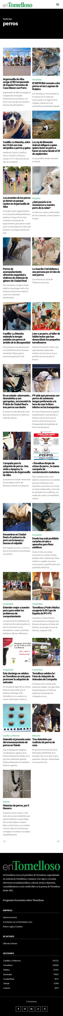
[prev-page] (5, 841)
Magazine (36, 198)
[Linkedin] (31, 1009)
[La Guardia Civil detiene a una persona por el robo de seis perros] (46, 251)
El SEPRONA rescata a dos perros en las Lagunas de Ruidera (46, 86)
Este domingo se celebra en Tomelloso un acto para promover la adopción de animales (16, 678)
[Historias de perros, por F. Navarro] (17, 784)
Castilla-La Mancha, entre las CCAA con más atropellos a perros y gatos (16, 145)
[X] (44, 1009)
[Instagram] (25, 1009)
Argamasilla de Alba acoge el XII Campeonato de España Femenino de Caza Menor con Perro (16, 83)
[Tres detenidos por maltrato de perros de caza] (46, 718)
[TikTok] (38, 1009)
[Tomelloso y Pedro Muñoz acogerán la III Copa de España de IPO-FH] (46, 586)
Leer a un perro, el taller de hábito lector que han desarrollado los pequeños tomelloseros (46, 338)
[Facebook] (18, 1009)
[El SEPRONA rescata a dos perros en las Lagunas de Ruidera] (46, 62)
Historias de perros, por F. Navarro (16, 807)
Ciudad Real (8, 604)
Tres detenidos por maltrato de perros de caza (43, 742)
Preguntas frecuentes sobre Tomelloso (23, 900)
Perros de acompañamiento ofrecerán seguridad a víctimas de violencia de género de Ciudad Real (15, 274)
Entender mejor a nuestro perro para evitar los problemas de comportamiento (16, 612)
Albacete (36, 735)
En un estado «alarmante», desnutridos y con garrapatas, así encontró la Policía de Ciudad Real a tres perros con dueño (17, 401)
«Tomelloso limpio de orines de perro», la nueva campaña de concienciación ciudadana (45, 467)
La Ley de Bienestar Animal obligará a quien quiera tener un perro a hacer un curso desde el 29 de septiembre (46, 148)
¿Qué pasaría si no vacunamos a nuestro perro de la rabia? (43, 204)
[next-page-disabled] (57, 841)
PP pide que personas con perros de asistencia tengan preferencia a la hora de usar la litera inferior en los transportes (45, 401)
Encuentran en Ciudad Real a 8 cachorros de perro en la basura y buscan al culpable (14, 539)
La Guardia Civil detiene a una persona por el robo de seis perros (46, 271)
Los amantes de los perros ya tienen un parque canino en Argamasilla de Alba (16, 202)
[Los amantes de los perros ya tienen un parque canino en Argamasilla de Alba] (17, 180)
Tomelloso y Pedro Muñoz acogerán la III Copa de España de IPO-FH (45, 610)
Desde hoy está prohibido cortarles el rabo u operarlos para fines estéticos (45, 543)
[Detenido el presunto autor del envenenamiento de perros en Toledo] (17, 718)
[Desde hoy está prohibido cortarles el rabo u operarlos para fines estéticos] (46, 517)
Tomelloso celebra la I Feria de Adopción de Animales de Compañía (44, 676)
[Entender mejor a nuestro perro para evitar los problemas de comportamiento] (17, 586)
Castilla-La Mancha (11, 735)
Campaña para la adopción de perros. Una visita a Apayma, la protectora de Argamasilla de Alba (16, 469)
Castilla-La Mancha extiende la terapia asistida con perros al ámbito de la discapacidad (16, 338)
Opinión (6, 802)
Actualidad (37, 79)
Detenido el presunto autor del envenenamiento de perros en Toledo (17, 742)
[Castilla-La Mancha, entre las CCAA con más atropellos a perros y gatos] (17, 125)
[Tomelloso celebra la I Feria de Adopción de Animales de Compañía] (46, 652)
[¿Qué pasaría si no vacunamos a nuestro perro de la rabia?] (46, 180)
